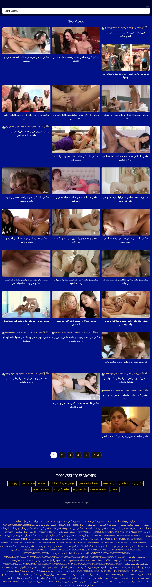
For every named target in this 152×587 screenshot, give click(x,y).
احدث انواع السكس (108, 525)
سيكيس (83, 539)
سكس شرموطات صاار (21, 578)
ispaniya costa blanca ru (79, 560)
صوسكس (91, 525)
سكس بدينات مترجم (41, 489)
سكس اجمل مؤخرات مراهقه (28, 521)
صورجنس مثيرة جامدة (11, 535)
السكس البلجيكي (37, 581)
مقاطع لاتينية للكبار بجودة (126, 560)
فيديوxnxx (114, 489)
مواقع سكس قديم (61, 489)
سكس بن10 (59, 578)
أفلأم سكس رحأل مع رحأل (25, 528)
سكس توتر (120, 581)
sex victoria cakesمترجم (116, 574)
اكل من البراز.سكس (26, 532)
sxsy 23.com (97, 560)
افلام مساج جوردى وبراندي (51, 546)
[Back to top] (145, 577)
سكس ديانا (73, 578)
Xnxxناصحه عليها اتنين (98, 578)
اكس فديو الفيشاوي (89, 581)
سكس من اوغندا (119, 546)
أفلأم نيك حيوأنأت (130, 567)
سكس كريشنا (101, 528)
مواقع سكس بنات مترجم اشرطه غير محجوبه (55, 539)
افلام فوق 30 (87, 546)
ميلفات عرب (123, 483)
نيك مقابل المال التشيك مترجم (68, 553)
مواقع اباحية (13, 483)
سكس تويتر (72, 546)
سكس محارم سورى (98, 489)
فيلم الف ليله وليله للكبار (137, 564)
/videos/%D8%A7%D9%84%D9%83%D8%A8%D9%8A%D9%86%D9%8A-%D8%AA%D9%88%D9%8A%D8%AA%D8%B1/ (62, 564)
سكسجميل (30, 535)
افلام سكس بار (43, 578)
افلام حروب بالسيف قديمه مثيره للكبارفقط (98, 567)
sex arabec (42, 483)
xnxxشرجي (143, 578)
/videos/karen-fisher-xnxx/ (34, 549)
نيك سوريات (102, 546)
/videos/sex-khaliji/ (47, 532)
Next (96, 455)
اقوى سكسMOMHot (20, 539)
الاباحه (89, 528)
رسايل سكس (108, 483)
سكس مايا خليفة (85, 585)
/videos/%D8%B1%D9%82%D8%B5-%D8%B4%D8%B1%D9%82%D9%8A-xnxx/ (104, 571)
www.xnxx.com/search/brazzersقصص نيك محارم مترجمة (29, 525)
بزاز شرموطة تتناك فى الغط (121, 521)
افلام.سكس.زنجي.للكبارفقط (63, 581)
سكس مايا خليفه (8, 546)
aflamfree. (9, 532)
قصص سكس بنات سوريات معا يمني (63, 521)
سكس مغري (7, 574)
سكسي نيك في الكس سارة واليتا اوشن (57, 535)
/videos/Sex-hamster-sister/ (123, 578)
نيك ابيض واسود (79, 489)
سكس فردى (137, 483)
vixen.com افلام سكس (140, 574)
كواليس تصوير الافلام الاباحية (61, 483)
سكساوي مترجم (137, 556)
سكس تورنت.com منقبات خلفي (110, 528)
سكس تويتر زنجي (66, 532)
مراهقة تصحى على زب (124, 528)
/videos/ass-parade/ (11, 581)
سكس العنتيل (67, 567)
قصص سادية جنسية (130, 525)
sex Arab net (64, 525)
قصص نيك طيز (28, 483)
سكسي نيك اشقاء (65, 585)
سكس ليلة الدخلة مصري (88, 483)
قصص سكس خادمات (93, 521)
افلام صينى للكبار (28, 567)
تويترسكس (73, 574)
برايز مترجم (87, 574)
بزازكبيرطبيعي (46, 574)
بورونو (149, 535)
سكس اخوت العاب (49, 567)
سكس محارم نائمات (27, 574)
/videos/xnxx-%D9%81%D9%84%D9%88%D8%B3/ (116, 535)
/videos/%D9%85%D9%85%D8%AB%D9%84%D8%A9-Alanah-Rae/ (110, 532)
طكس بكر (46, 528)
